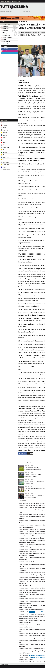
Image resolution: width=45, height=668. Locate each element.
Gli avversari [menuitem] (6, 41)
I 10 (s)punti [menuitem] (6, 33)
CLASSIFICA (4, 120)
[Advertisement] (9, 108)
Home (3, 21)
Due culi (31, 659)
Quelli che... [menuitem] (6, 30)
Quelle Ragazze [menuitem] (7, 37)
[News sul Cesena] (14, 6)
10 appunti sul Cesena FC (36, 609)
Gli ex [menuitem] (4, 39)
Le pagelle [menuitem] (6, 26)
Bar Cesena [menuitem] (6, 35)
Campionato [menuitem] (6, 24)
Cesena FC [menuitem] (6, 28)
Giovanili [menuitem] (5, 44)
